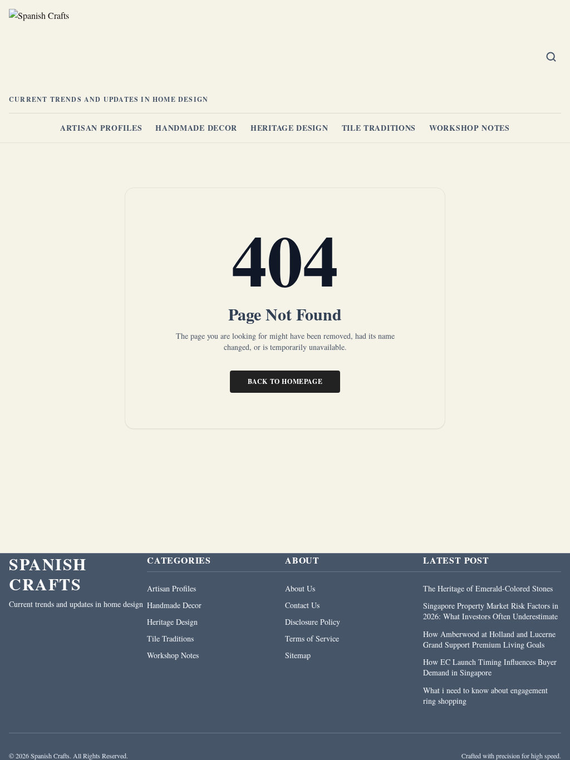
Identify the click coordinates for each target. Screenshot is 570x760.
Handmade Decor (196, 128)
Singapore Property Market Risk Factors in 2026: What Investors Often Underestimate (490, 610)
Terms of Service (312, 638)
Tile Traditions (379, 128)
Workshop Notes (469, 128)
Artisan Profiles (101, 128)
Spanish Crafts (48, 574)
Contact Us (302, 605)
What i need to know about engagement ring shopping (485, 695)
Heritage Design (289, 128)
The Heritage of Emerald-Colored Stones (488, 588)
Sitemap (298, 655)
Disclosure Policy (312, 621)
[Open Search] (551, 57)
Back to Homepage (285, 381)
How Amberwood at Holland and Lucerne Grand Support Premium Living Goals (489, 639)
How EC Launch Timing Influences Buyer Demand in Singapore (490, 667)
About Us (300, 588)
